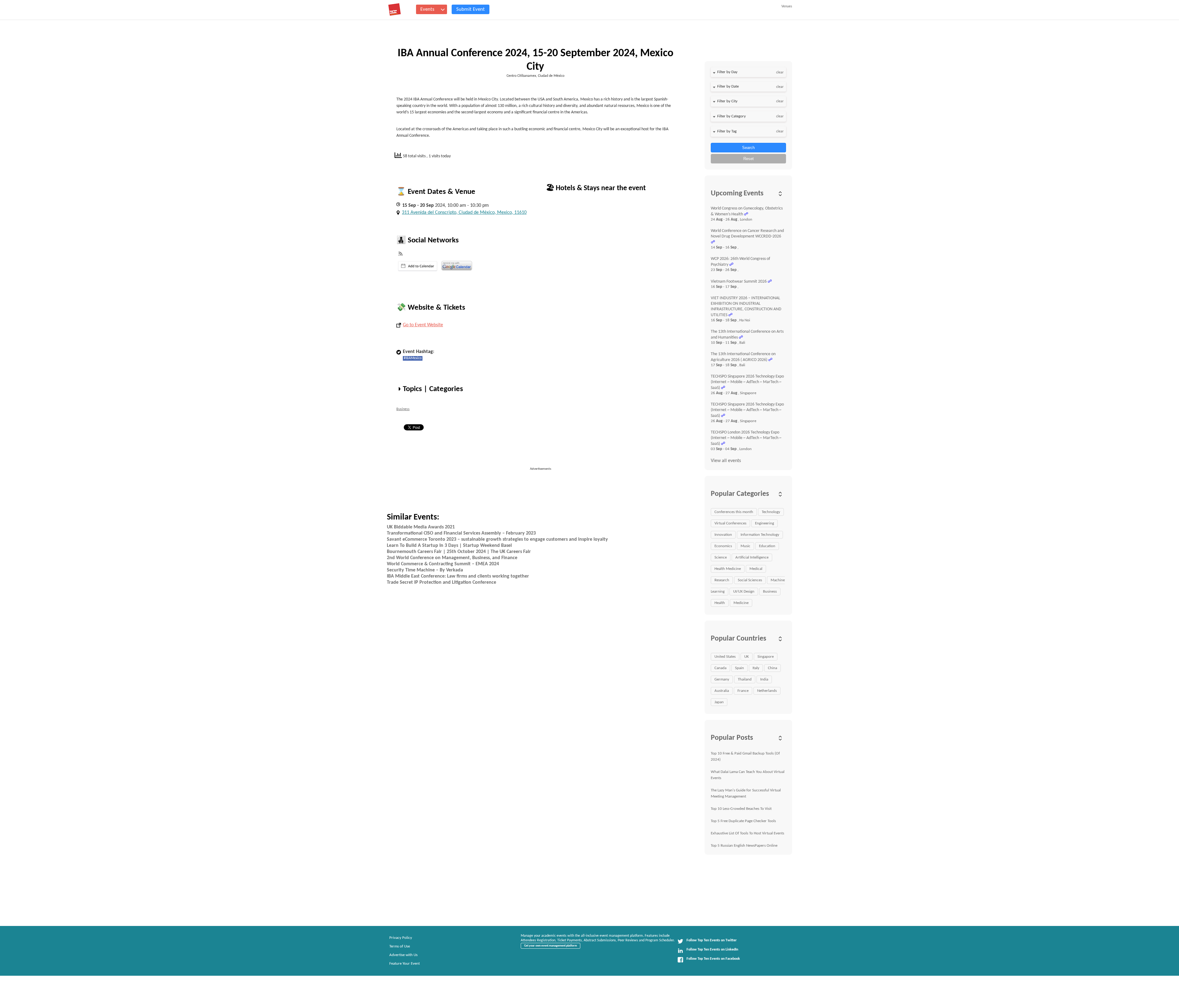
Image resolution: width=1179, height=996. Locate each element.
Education (767, 546)
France (743, 691)
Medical (755, 569)
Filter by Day (727, 72)
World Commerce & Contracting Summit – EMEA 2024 (443, 564)
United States (725, 657)
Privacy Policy (400, 938)
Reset (748, 158)
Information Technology (760, 535)
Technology (771, 512)
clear (780, 72)
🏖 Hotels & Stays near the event (596, 188)
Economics (723, 546)
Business (403, 409)
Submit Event (470, 9)
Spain (739, 668)
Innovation (723, 535)
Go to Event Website (423, 325)
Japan (719, 702)
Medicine (741, 603)
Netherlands (767, 691)
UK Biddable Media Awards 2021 (421, 527)
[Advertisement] (543, 485)
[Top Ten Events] (394, 9)
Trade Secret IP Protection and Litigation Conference (441, 582)
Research (721, 580)
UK (746, 657)
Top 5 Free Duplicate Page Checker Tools (743, 821)
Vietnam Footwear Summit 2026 (739, 281)
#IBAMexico (413, 358)
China (772, 668)
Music (745, 546)
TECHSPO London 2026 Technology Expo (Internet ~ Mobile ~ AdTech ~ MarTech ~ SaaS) (746, 438)
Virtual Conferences (730, 523)
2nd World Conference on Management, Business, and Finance (452, 557)
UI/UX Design (743, 592)
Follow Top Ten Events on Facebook (713, 959)
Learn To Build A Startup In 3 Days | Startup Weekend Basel (449, 545)
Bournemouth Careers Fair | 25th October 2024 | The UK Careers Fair (459, 551)
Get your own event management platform (550, 945)
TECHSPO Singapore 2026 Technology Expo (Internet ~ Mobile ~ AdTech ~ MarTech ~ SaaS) (747, 382)
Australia (721, 691)
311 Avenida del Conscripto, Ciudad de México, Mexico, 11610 (464, 212)
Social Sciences (750, 580)
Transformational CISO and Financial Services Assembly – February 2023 (461, 533)
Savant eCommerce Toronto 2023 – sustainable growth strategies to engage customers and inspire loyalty (497, 539)
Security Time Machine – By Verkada (425, 570)
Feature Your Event (404, 964)
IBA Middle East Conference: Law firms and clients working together (458, 576)
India (764, 679)
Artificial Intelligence (751, 557)
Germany (721, 679)
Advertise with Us (403, 955)
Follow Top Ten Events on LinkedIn (712, 949)
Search (748, 147)
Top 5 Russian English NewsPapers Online (744, 846)
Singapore (765, 657)
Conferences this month (733, 512)
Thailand (745, 679)
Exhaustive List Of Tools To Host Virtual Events (747, 833)
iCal (418, 266)
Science (720, 557)
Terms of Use (399, 946)
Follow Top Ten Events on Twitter (712, 940)
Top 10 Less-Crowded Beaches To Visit (741, 809)
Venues (786, 6)
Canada (720, 668)
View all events (726, 460)
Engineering (764, 523)
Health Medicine (727, 569)
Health (719, 603)
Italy (756, 668)
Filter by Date (728, 86)
